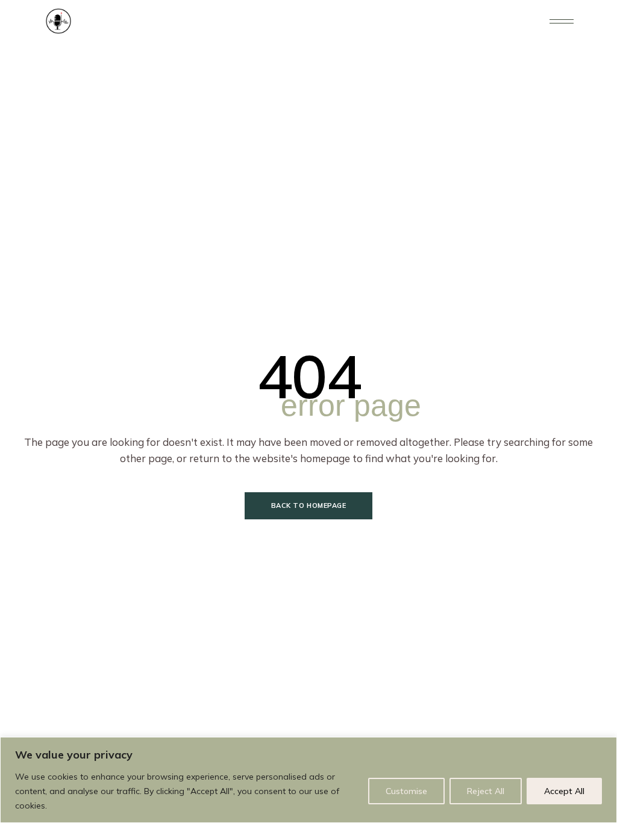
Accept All (564, 791)
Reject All (485, 791)
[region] (308, 780)
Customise (406, 791)
